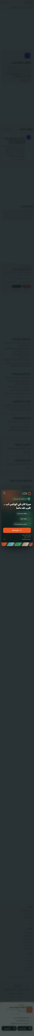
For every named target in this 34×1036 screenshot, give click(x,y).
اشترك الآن (15, 530)
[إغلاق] (4, 493)
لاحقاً (4, 539)
